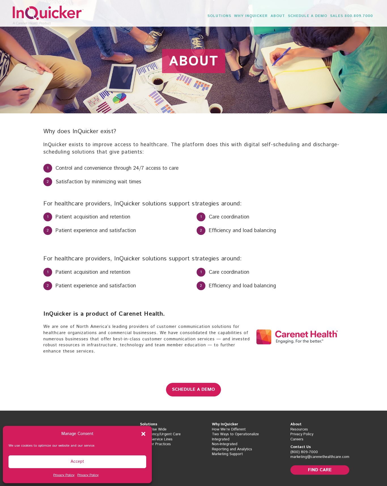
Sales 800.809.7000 (351, 16)
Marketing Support (227, 454)
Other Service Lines (156, 439)
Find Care (320, 470)
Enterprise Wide (153, 429)
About (278, 16)
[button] (143, 434)
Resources (299, 429)
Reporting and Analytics (232, 449)
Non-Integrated (224, 444)
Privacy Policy (64, 475)
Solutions (219, 16)
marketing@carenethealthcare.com (319, 457)
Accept (77, 461)
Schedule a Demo (307, 16)
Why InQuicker (251, 16)
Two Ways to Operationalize (235, 434)
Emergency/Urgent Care (160, 434)
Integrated (220, 439)
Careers (296, 439)
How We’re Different (229, 429)
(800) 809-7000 (304, 452)
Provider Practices (155, 444)
